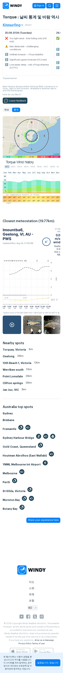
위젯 (31, 594)
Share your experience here (43, 520)
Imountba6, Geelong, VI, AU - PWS (18, 234)
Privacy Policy (24, 644)
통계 (16, 110)
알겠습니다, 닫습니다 (47, 662)
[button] (51, 242)
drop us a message (44, 640)
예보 (6, 110)
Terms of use (38, 644)
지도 (31, 582)
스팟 (31, 588)
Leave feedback (17, 100)
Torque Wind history (20, 162)
